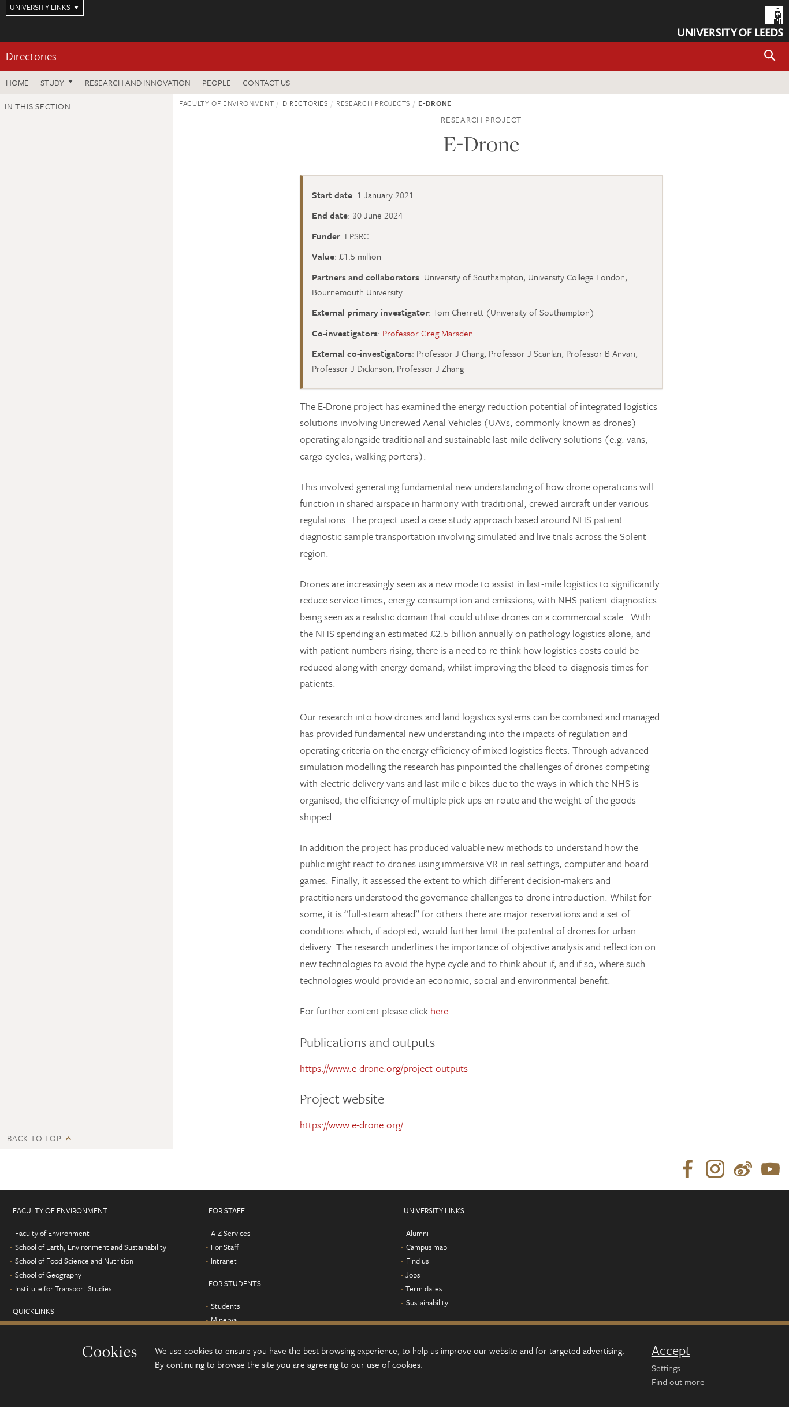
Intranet (224, 1261)
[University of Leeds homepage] (730, 21)
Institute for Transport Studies (63, 1288)
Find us (417, 1261)
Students (225, 1306)
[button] (770, 56)
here (439, 1011)
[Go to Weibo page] (743, 1169)
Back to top (34, 1138)
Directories (31, 56)
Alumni (417, 1233)
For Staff (225, 1247)
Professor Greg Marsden (427, 333)
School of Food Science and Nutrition (74, 1261)
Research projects (373, 103)
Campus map (426, 1247)
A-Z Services (230, 1233)
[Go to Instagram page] (715, 1169)
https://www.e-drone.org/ (351, 1124)
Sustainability (427, 1302)
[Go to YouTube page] (770, 1169)
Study (52, 82)
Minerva (224, 1319)
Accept (671, 1350)
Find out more (678, 1381)
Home (17, 82)
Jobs (412, 1274)
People (216, 82)
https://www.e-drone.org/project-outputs (384, 1068)
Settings (666, 1367)
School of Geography (48, 1274)
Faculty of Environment (226, 103)
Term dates (423, 1288)
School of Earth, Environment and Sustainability (90, 1247)
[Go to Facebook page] (687, 1169)
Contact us (266, 82)
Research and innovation (138, 82)
